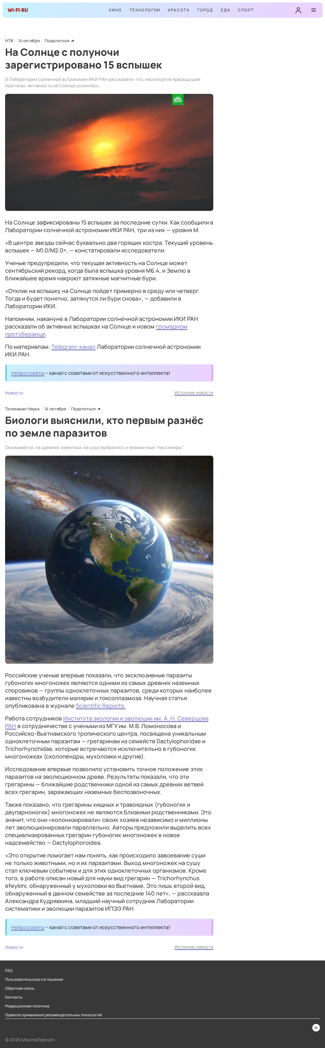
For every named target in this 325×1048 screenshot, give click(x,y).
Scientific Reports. (101, 705)
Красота (179, 10)
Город (205, 10)
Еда (225, 10)
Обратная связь (20, 988)
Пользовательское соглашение (34, 979)
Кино (115, 10)
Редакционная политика (27, 1006)
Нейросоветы (27, 372)
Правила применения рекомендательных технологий (53, 1015)
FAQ (8, 970)
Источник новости (194, 392)
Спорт (246, 10)
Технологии (144, 10)
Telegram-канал (73, 346)
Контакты (13, 997)
